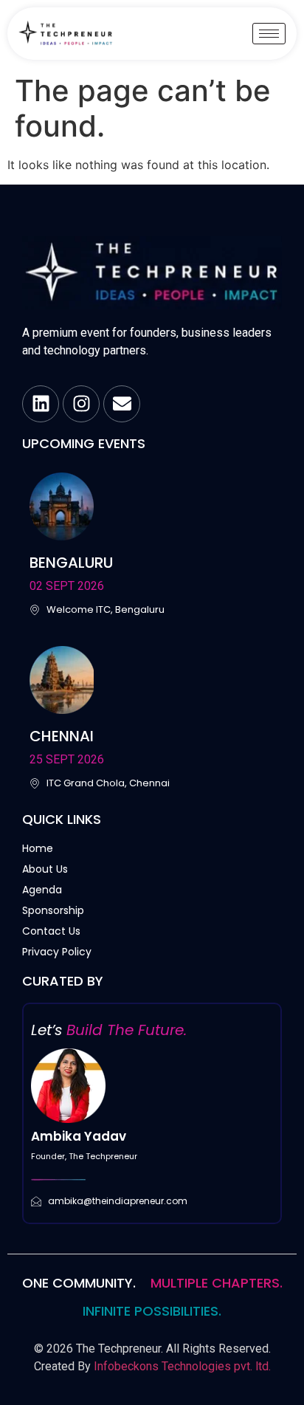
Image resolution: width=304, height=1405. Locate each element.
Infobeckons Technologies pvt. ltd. (182, 1366)
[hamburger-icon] (269, 33)
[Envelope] (121, 403)
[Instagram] (81, 403)
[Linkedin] (40, 403)
